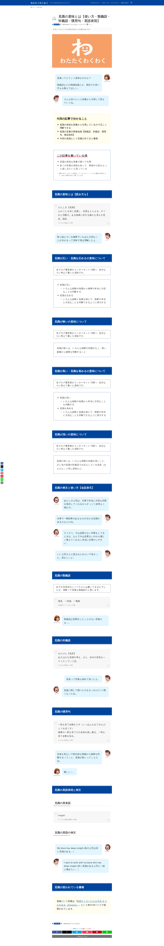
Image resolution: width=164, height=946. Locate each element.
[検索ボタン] (131, 2)
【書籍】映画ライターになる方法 (69, 24)
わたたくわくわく (39, 3)
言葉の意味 (56, 24)
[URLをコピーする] (2, 482)
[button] (57, 932)
